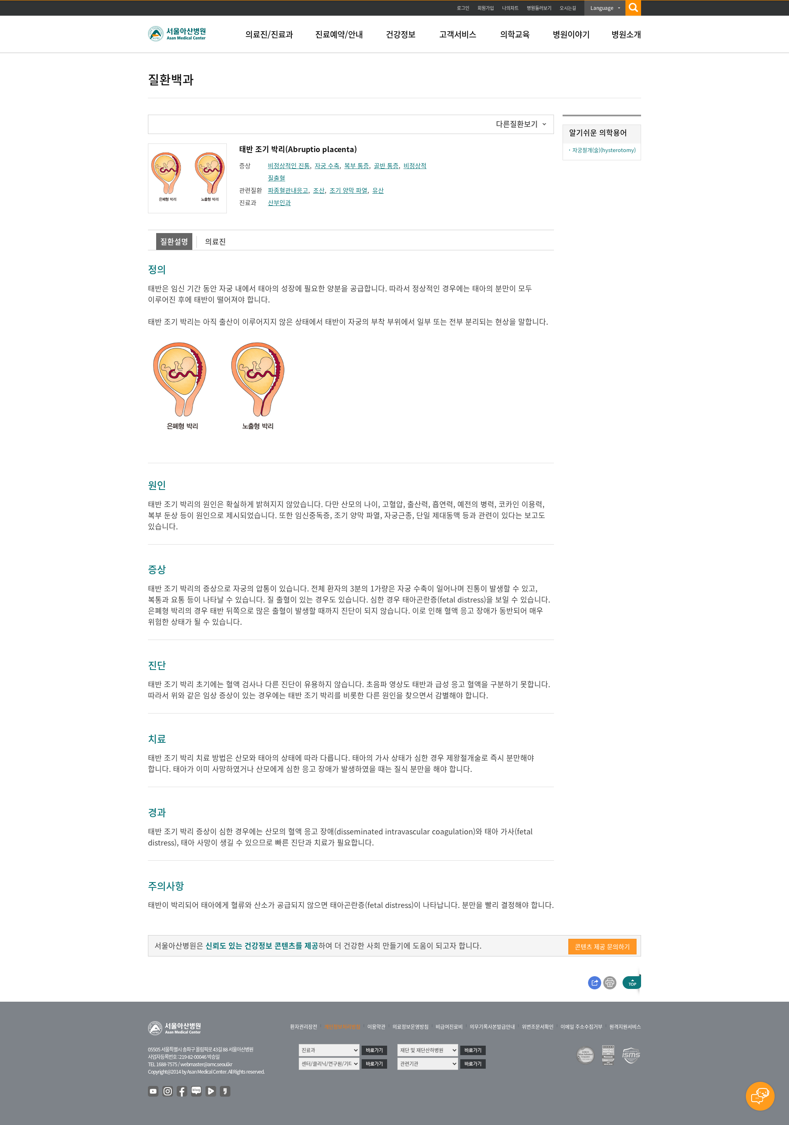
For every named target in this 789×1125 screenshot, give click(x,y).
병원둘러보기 (539, 8)
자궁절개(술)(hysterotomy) (604, 150)
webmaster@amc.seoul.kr (206, 1064)
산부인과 (279, 202)
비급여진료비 (449, 1026)
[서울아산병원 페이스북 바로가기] (182, 1091)
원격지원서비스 (625, 1026)
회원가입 (486, 8)
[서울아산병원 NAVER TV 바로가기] (211, 1091)
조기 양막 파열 (348, 190)
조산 (319, 190)
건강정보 (400, 34)
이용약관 (376, 1026)
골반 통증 (386, 165)
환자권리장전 (303, 1026)
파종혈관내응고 (288, 190)
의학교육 (515, 34)
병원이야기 (571, 34)
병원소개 (626, 34)
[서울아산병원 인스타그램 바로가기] (168, 1091)
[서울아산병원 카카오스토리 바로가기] (225, 1091)
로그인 (463, 8)
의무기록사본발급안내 (492, 1026)
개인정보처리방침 (342, 1026)
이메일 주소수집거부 (581, 1026)
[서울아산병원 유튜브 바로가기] (153, 1091)
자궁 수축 (327, 165)
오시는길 (568, 8)
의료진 (215, 241)
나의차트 (510, 8)
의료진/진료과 (269, 34)
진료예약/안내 (339, 34)
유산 (378, 190)
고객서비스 (457, 34)
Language (602, 8)
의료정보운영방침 (410, 1026)
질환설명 (174, 241)
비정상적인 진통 (289, 165)
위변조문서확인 (538, 1026)
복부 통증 (356, 165)
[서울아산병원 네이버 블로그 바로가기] (197, 1091)
